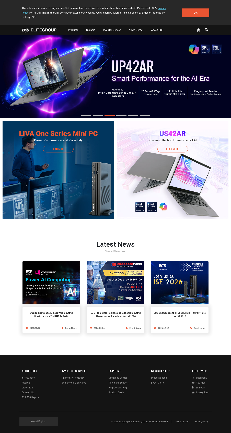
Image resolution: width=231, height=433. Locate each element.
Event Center (158, 382)
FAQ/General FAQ (118, 387)
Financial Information (73, 377)
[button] (86, 115)
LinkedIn (200, 387)
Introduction (28, 377)
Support (90, 30)
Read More (58, 149)
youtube (200, 382)
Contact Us (28, 392)
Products (73, 30)
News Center (136, 30)
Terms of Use (181, 421)
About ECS (157, 30)
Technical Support (119, 382)
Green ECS (27, 387)
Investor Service (112, 30)
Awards (26, 382)
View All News (115, 251)
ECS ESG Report (30, 397)
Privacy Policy (201, 421)
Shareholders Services (74, 382)
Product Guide (116, 392)
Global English (38, 421)
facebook (201, 377)
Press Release (159, 377)
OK (196, 12)
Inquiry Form (202, 392)
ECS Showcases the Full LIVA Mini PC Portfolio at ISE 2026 (180, 315)
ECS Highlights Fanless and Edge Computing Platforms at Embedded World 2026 (115, 315)
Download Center (118, 377)
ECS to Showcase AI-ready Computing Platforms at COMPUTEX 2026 (51, 315)
